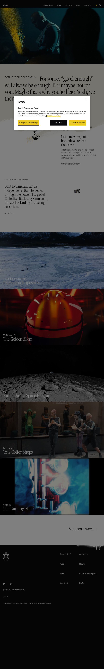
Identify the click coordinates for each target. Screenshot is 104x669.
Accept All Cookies (78, 123)
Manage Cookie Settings (28, 123)
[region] (52, 113)
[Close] (86, 99)
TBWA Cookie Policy (54, 116)
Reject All (59, 123)
